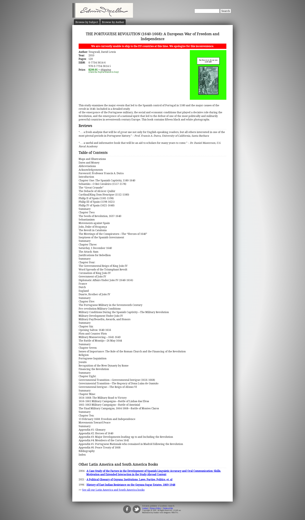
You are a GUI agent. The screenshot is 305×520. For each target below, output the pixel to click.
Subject (86, 22)
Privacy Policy (155, 508)
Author (113, 22)
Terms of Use (168, 508)
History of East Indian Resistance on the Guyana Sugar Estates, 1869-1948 (131, 484)
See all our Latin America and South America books (113, 490)
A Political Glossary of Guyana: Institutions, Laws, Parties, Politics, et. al (129, 479)
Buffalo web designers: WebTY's (166, 512)
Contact (145, 508)
